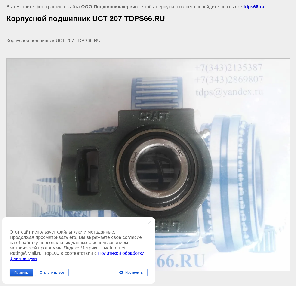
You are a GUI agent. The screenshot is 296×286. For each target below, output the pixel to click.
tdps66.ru (254, 6)
